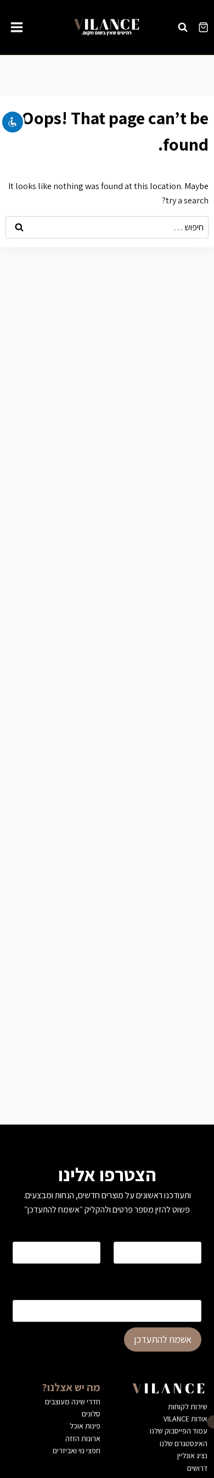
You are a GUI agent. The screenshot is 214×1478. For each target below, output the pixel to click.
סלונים (91, 1414)
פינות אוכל (85, 1426)
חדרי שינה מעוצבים (72, 1402)
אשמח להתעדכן (163, 1339)
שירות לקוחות (187, 1406)
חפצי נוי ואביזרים (76, 1450)
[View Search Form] (183, 27)
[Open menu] (17, 27)
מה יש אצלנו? (71, 1387)
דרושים (197, 1468)
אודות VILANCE (185, 1419)
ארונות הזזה (82, 1438)
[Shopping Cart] (203, 27)
